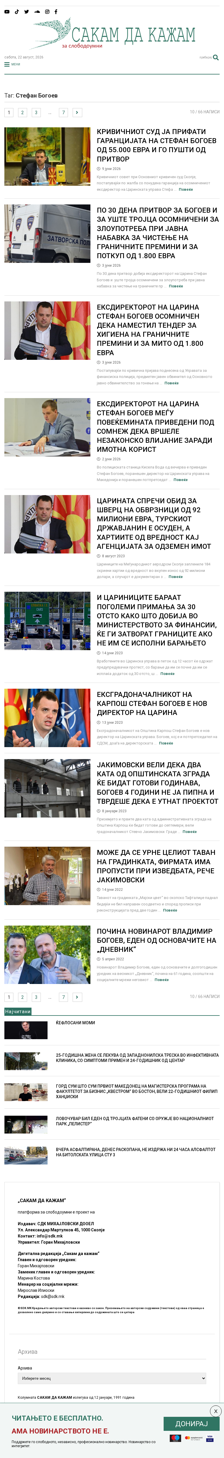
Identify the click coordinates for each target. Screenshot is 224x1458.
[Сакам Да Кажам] (112, 48)
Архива (25, 1368)
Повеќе (186, 189)
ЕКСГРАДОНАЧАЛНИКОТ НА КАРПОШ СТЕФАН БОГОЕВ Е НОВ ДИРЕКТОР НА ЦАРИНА (152, 703)
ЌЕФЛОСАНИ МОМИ (75, 1022)
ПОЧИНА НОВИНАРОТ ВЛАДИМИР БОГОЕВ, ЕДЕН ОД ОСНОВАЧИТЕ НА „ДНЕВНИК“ (156, 940)
